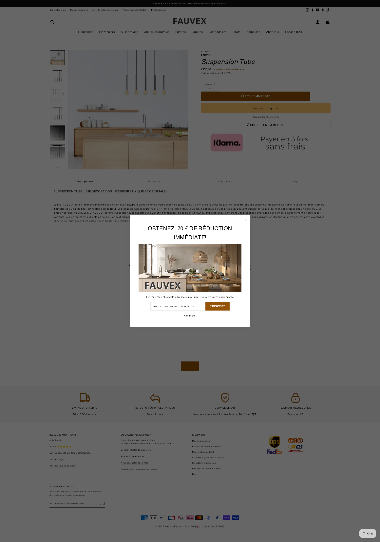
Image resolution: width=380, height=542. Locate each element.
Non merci (190, 315)
